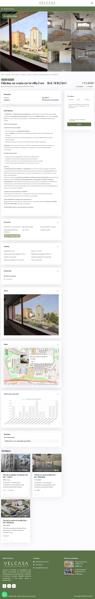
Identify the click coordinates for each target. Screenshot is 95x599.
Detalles (6, 246)
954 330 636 (39, 564)
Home (2, 74)
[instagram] (14, 586)
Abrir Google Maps (12, 236)
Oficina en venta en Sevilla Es (38, 356)
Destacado (7, 271)
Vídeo (6, 291)
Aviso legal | (77, 596)
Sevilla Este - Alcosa (26, 74)
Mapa (6, 344)
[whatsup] (9, 586)
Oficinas (8, 74)
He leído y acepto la (77, 120)
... (22, 487)
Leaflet (42, 384)
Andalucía (7, 232)
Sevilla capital (15, 74)
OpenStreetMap (49, 384)
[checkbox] (68, 119)
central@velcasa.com (41, 568)
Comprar (4, 79)
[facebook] (4, 586)
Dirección (7, 222)
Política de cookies (86, 596)
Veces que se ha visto (11, 394)
